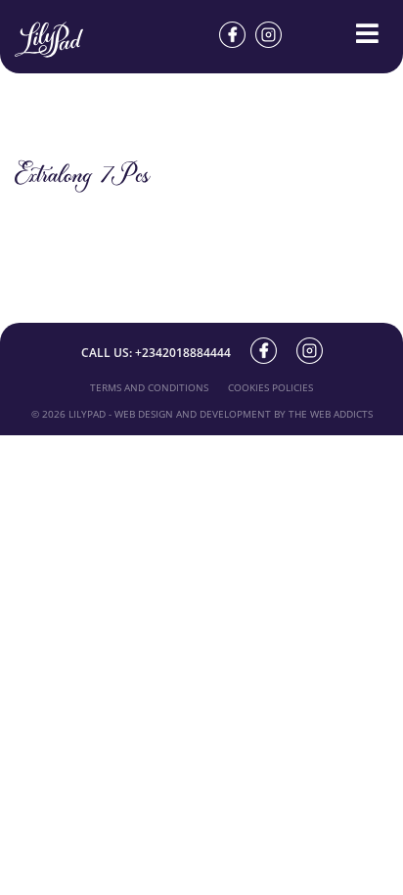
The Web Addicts (331, 414)
